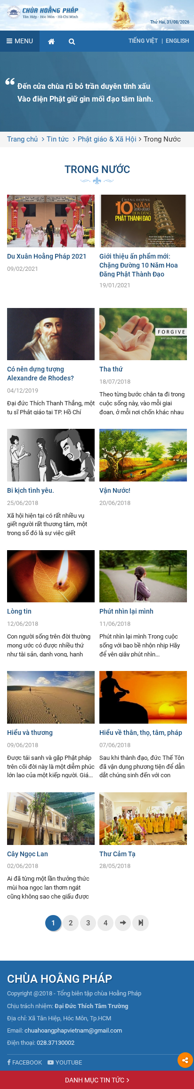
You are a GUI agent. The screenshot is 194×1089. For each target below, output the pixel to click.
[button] (72, 41)
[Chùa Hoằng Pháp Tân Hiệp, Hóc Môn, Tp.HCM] (97, 12)
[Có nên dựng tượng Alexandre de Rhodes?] (51, 361)
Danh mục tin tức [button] (94, 1080)
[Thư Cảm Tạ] (143, 833)
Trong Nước (162, 139)
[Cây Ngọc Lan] (51, 846)
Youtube (69, 1062)
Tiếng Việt (143, 41)
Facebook (27, 1062)
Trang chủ (22, 139)
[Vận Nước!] (143, 470)
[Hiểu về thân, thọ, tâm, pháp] (143, 724)
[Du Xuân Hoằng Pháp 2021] (51, 236)
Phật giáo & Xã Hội (107, 139)
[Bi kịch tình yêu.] (51, 482)
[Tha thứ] (143, 361)
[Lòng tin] (51, 603)
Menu (24, 41)
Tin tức (58, 139)
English (177, 41)
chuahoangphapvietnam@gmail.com (73, 1030)
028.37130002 (55, 1042)
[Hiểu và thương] (51, 724)
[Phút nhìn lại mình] (143, 603)
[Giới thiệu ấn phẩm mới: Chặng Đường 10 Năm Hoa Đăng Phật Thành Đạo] (143, 244)
